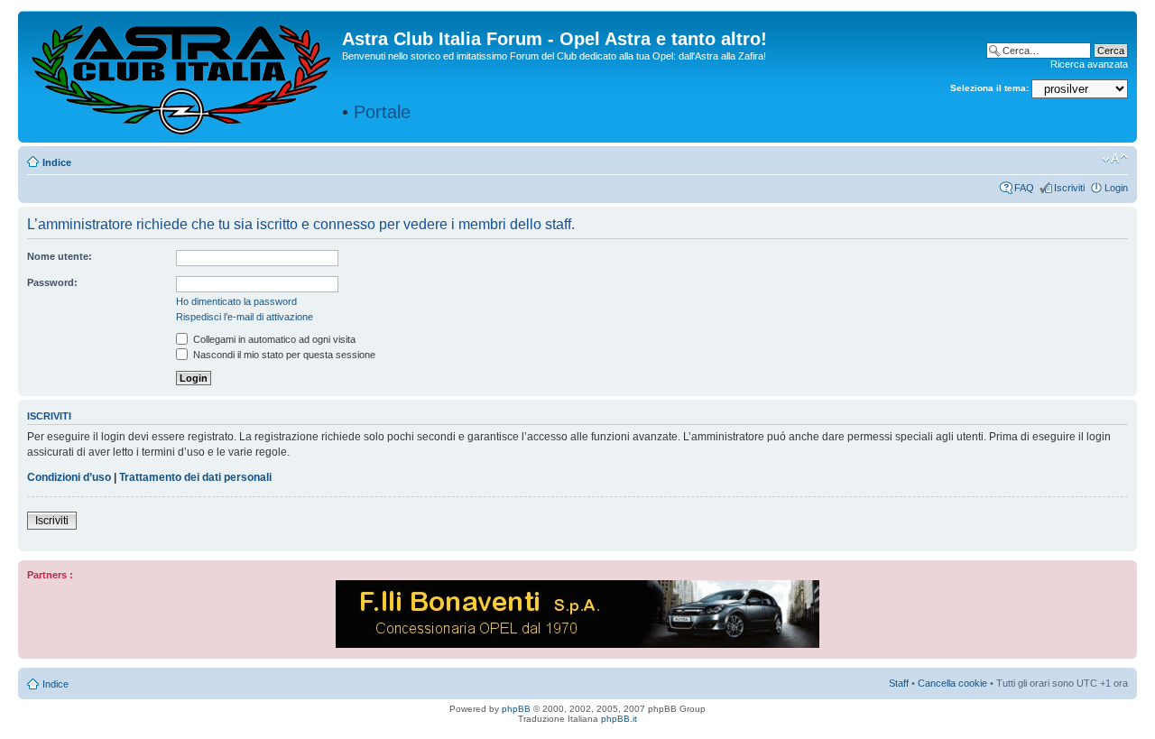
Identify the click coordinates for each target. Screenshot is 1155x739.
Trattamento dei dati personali (195, 477)
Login (1116, 187)
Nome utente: (59, 256)
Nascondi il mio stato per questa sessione (282, 354)
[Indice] (182, 75)
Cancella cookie (952, 683)
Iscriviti (1069, 187)
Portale (382, 112)
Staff (899, 683)
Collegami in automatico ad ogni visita (273, 339)
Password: (52, 282)
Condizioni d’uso (69, 477)
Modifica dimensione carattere (1115, 159)
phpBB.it (619, 719)
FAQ (1024, 187)
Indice (56, 162)
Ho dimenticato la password (236, 301)
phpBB (516, 709)
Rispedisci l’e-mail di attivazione (244, 316)
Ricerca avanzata (1089, 64)
